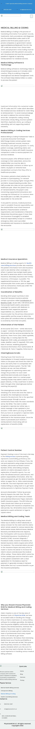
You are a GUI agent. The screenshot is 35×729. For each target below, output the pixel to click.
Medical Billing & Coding (8, 694)
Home (22, 671)
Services (22, 677)
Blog (21, 674)
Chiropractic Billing (6, 690)
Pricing (22, 680)
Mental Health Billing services (10, 687)
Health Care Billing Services (9, 697)
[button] (31, 16)
